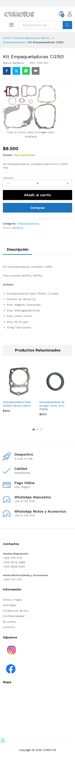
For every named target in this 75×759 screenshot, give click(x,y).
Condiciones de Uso (15, 610)
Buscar (67, 25)
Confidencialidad (13, 616)
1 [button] (34, 429)
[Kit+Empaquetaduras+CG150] (16, 71)
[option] (19, 391)
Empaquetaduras (28, 223)
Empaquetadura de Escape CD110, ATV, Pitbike (51, 405)
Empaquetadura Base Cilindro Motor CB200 (17, 403)
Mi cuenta (9, 621)
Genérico (18, 62)
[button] (15, 395)
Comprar (37, 208)
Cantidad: (8, 178)
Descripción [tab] (17, 249)
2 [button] (37, 429)
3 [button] (41, 429)
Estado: (8, 154)
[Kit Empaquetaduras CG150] (7, 71)
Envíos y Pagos (12, 599)
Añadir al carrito (37, 195)
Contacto (9, 627)
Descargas (9, 605)
